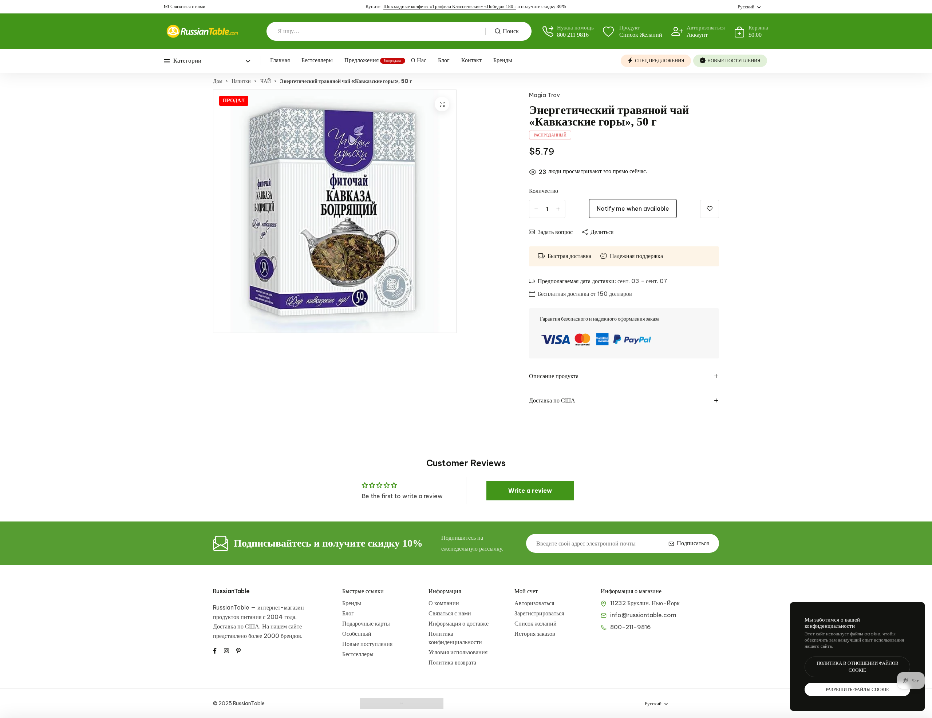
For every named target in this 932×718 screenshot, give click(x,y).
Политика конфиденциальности (455, 638)
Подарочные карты (366, 623)
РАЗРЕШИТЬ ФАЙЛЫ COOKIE (857, 689)
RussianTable (231, 591)
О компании (444, 603)
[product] (442, 104)
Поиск (511, 31)
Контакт (471, 60)
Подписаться (693, 543)
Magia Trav (544, 95)
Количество (543, 190)
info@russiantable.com (643, 615)
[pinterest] (238, 650)
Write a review (530, 490)
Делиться (602, 231)
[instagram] (226, 650)
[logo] (202, 31)
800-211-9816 (630, 627)
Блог (444, 60)
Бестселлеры (317, 60)
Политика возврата (452, 662)
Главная (280, 60)
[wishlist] (709, 209)
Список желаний (535, 623)
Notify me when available (633, 208)
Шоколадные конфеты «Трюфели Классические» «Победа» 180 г (449, 6)
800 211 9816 (573, 35)
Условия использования (458, 652)
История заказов (534, 633)
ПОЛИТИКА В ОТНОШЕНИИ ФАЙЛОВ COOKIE (858, 667)
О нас (418, 60)
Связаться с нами (187, 6)
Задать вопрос (555, 231)
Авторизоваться (534, 603)
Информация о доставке (459, 623)
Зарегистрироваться (539, 613)
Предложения (361, 60)
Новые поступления (367, 643)
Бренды (502, 60)
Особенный (356, 633)
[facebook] (215, 650)
